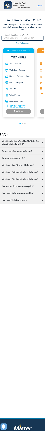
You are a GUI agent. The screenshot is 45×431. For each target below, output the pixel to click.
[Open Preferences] (3, 426)
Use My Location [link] (22, 43)
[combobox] (23, 38)
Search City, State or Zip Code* (16, 35)
